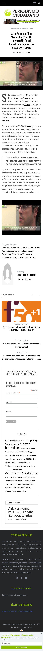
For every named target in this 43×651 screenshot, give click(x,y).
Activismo (6, 247)
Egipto (31, 452)
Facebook (8, 459)
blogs (29, 440)
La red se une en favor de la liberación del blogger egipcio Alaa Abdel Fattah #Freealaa (21, 355)
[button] (21, 636)
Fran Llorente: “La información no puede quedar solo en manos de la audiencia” (21, 328)
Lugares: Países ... (14, 502)
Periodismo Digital (21, 477)
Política (32, 481)
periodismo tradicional (20, 481)
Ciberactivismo (26, 247)
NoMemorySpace (20, 98)
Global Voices (16, 459)
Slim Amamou (27, 126)
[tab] (14, 502)
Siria (22, 487)
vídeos (14, 491)
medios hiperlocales (21, 466)
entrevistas (17, 251)
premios (7, 484)
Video (30, 29)
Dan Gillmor (32, 448)
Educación (21, 452)
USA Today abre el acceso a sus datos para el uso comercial (21, 343)
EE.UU (27, 452)
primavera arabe (9, 257)
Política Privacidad (26, 627)
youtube (18, 491)
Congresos (24, 448)
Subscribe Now (21, 647)
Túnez (27, 104)
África (24, 491)
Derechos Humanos (11, 452)
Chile (14, 444)
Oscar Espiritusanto (23, 52)
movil (30, 466)
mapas (21, 463)
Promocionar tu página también (23, 611)
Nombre (8, 402)
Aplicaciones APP (19, 441)
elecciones (8, 455)
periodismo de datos (10, 477)
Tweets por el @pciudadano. (14, 595)
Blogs (35, 440)
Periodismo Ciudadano (19, 29)
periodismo (17, 470)
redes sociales (28, 484)
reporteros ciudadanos (13, 487)
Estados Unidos (30, 455)
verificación (8, 491)
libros (17, 463)
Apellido (8, 411)
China (18, 444)
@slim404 (24, 95)
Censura (15, 247)
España (21, 455)
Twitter (27, 487)
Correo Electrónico (13, 393)
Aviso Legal (17, 627)
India (21, 459)
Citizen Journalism (17, 445)
